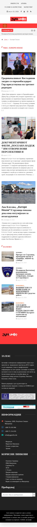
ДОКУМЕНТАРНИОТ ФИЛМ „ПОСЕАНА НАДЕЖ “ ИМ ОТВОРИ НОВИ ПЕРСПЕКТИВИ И (18, 147)
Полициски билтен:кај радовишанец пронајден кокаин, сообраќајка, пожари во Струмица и (25, 274)
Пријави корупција (11, 472)
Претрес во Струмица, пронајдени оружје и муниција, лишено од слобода (25, 257)
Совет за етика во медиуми (14, 479)
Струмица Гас (10, 465)
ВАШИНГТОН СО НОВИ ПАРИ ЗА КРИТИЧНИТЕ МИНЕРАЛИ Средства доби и (25, 291)
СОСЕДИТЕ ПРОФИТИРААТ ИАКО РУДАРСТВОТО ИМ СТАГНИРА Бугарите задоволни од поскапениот (25, 310)
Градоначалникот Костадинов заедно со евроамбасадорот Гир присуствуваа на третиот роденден (18, 82)
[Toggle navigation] (5, 25)
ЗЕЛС (7, 468)
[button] (32, 30)
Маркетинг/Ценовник (12, 444)
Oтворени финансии (12, 477)
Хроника (19, 252)
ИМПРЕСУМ (15, 3)
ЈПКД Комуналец (11, 463)
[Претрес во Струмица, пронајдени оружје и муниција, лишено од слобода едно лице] (8, 256)
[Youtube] (24, 11)
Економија (20, 285)
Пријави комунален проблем (14, 475)
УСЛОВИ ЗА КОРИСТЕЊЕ (13, 7)
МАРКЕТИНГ (28, 7)
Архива (8, 448)
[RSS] (30, 11)
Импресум (9, 442)
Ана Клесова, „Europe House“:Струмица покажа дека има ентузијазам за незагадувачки (16, 211)
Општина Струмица (12, 461)
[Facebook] (21, 11)
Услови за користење (12, 446)
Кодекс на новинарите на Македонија (17, 481)
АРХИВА (24, 3)
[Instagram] (27, 11)
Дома (6, 39)
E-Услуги (8, 470)
